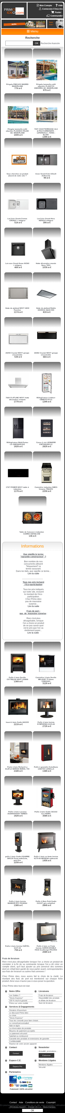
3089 (46, 816)
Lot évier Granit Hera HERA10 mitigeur (46, 219)
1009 (18, 135)
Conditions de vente (34, 1102)
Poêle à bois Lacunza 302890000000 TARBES (17, 813)
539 (18, 357)
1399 (46, 137)
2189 (18, 771)
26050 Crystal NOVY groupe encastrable (17, 354)
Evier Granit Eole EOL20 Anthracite (46, 175)
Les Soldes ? (14, 995)
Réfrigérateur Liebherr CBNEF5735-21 (46, 399)
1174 (18, 312)
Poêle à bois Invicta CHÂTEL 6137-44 (17, 947)
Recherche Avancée (50, 43)
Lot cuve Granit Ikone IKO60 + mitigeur (17, 264)
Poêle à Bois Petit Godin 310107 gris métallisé (46, 902)
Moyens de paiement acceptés (22, 1031)
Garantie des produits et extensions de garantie (29, 1039)
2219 (18, 724)
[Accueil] (15, 11)
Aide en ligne (14, 1026)
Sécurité (42, 1067)
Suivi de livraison (46, 1003)
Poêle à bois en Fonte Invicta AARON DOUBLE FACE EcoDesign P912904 (46, 948)
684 (47, 357)
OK (32, 1110)
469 (18, 267)
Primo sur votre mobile (18, 1003)
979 (47, 90)
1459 (46, 860)
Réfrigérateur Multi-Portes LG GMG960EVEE (17, 443)
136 (32, 536)
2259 (46, 491)
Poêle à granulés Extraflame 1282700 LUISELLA (46, 768)
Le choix (12, 1015)
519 (18, 222)
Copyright (50, 1102)
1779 (18, 402)
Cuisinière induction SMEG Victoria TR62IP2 (46, 488)
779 (18, 88)
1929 (18, 446)
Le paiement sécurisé (18, 1033)
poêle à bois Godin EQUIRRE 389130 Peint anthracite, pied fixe (17, 858)
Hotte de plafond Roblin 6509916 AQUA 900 (46, 309)
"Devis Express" (16, 998)
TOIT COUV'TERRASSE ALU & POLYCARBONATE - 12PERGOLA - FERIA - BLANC (46, 132)
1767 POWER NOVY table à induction (17, 488)
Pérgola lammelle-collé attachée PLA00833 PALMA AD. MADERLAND (17, 131)
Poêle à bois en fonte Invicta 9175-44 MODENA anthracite (46, 857)
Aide (21, 1102)
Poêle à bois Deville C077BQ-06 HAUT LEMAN (17, 678)
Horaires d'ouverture (18, 1010)
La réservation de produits (20, 1028)
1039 (46, 267)
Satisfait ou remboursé (18, 1036)
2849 (46, 905)
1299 (46, 402)
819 (47, 312)
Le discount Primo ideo (18, 1013)
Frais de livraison (46, 995)
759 (18, 950)
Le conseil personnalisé (19, 1023)
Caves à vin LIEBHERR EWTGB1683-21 (46, 443)
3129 (46, 683)
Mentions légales (46, 1065)
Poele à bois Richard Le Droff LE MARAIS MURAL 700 (17, 768)
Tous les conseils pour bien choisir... (24, 1021)
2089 (46, 952)
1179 (18, 491)
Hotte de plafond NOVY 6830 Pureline (17, 309)
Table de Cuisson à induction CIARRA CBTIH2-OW (31, 533)
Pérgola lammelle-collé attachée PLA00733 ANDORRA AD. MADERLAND (46, 86)
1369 (18, 681)
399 (47, 222)
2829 (46, 446)
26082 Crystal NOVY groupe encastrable (46, 354)
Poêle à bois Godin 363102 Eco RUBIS (45, 813)
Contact (13, 1102)
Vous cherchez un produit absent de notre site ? (17, 175)
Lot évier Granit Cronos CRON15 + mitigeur (17, 219)
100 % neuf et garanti (18, 1001)
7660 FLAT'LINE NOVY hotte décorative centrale (17, 399)
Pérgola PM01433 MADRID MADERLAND (17, 85)
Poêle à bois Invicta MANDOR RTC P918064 (17, 902)
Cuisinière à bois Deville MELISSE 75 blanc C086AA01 (46, 679)
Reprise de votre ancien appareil (22, 1044)
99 (47, 178)
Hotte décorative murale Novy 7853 (46, 264)
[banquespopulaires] (21, 1090)
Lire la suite (33, 633)
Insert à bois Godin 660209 (17, 722)
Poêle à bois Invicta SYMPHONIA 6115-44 (46, 723)
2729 (46, 726)
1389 (46, 771)
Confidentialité (15, 1041)
